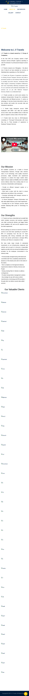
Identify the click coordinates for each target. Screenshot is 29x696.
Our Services (21, 9)
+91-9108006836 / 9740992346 (14, 1)
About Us (12, 9)
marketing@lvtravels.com (15, 3)
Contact (18, 13)
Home (5, 9)
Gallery (10, 13)
